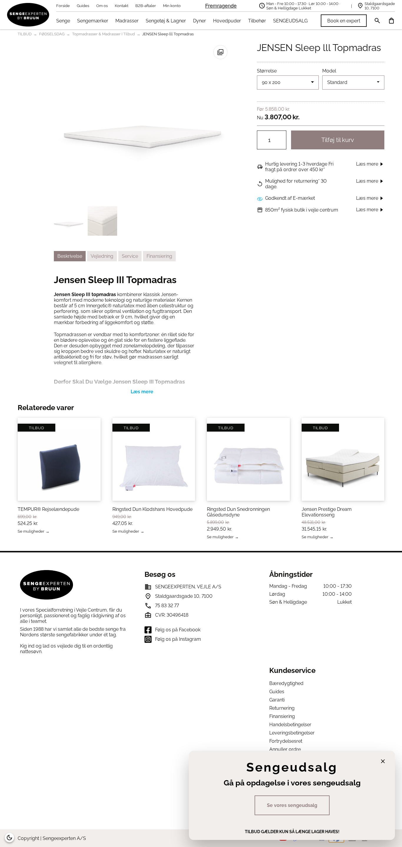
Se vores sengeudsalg (292, 805)
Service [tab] (130, 256)
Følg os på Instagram (178, 639)
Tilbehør (257, 21)
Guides (83, 6)
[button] (220, 52)
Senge (63, 21)
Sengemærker (92, 21)
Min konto (172, 6)
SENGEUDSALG (290, 21)
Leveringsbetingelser (292, 733)
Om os (102, 6)
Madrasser (127, 21)
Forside (63, 6)
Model (329, 71)
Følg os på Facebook (177, 630)
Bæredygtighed (286, 683)
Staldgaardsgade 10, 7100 (380, 5)
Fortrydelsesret (285, 741)
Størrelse (267, 71)
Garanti (277, 700)
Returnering (282, 708)
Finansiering (282, 716)
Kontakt (121, 6)
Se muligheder (31, 532)
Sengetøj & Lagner (166, 21)
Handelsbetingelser (290, 724)
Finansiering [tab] (159, 256)
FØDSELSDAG (51, 34)
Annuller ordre (285, 749)
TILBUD (24, 34)
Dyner (199, 21)
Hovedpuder (227, 21)
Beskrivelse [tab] (69, 256)
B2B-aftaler (145, 6)
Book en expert (343, 21)
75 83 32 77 (167, 605)
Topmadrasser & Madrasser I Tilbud (103, 34)
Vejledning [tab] (102, 256)
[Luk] (383, 761)
